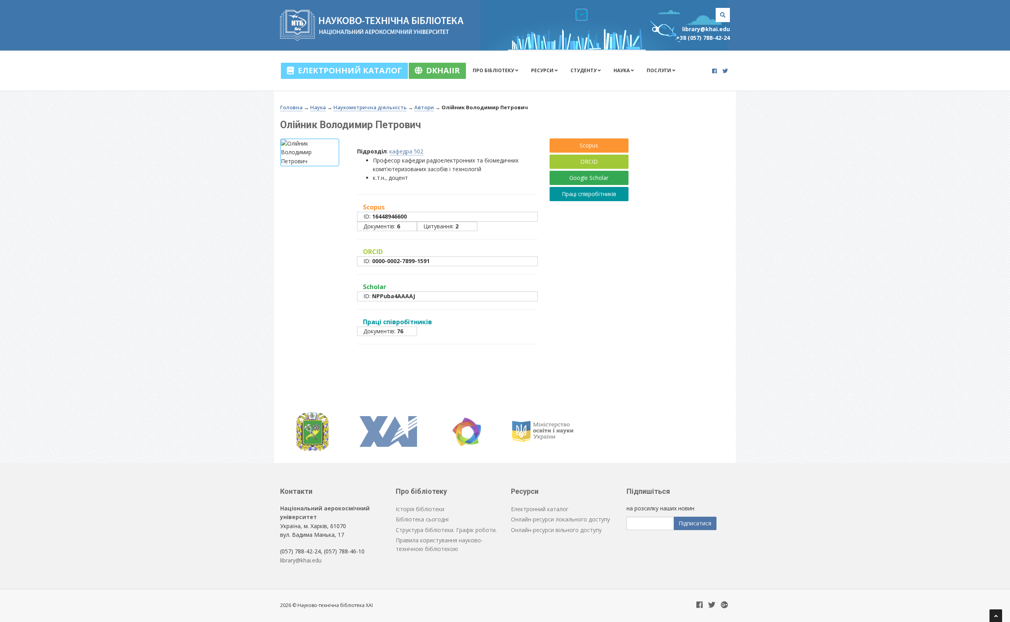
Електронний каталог (348, 70)
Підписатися (695, 523)
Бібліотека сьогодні (422, 519)
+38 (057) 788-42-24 (703, 37)
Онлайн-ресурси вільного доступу (556, 530)
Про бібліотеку (494, 70)
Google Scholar (588, 177)
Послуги (659, 70)
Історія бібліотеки (420, 509)
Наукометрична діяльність (370, 107)
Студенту (584, 70)
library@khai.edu (706, 29)
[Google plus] (724, 605)
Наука (622, 70)
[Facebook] (714, 71)
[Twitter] (725, 71)
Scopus (589, 145)
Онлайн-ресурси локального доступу (560, 519)
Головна (291, 107)
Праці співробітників (589, 194)
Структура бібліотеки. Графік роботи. (446, 530)
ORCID (589, 161)
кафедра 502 (406, 151)
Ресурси (543, 70)
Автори (424, 107)
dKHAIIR (441, 70)
